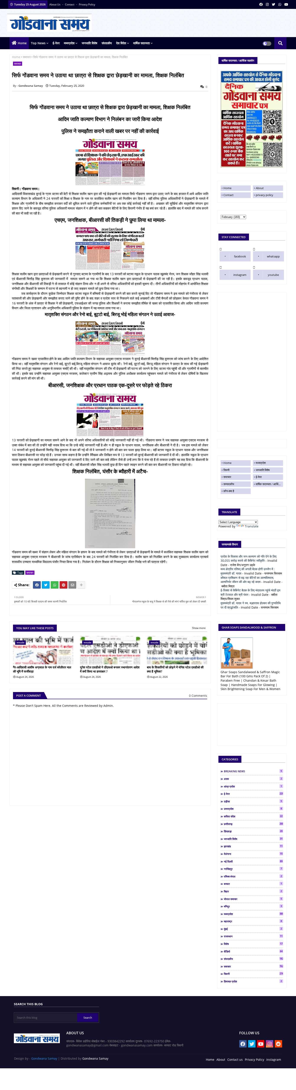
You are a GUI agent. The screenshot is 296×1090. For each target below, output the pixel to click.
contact (70, 4)
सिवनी (226, 470)
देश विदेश (121, 43)
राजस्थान (253, 936)
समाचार (27, 57)
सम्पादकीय (228, 484)
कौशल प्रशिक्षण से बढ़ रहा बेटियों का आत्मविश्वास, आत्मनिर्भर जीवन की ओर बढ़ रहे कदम (247, 580)
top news (38, 43)
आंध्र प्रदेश (253, 786)
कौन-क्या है (228, 491)
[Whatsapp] (55, 585)
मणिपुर (253, 906)
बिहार (253, 891)
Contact (228, 195)
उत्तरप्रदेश (253, 809)
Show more (199, 628)
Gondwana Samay (44, 1058)
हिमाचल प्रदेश (253, 981)
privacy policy (87, 4)
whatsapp (273, 256)
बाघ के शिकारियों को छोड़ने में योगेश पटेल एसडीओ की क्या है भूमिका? (175, 669)
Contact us (235, 1059)
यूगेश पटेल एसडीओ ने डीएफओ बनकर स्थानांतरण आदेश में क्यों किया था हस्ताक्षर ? (110, 669)
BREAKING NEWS (253, 771)
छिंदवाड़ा (253, 831)
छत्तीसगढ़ (253, 824)
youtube (273, 275)
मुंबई (253, 929)
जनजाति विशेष (89, 43)
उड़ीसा (253, 801)
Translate (252, 526)
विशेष (253, 944)
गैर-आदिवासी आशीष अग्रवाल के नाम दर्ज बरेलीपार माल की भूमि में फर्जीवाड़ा (42, 669)
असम (253, 779)
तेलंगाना (253, 854)
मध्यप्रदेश (69, 43)
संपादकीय (107, 43)
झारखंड (253, 846)
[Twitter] (46, 585)
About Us (55, 4)
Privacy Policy (254, 1059)
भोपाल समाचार (253, 899)
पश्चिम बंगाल (253, 876)
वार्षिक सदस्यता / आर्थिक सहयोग (269, 484)
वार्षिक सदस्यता (141, 43)
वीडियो (253, 951)
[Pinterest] (63, 585)
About (260, 188)
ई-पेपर (56, 43)
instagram (239, 275)
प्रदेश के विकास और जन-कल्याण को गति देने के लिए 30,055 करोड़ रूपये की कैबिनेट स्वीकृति (248, 558)
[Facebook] (37, 585)
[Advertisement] (252, 362)
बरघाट (253, 884)
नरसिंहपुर (253, 869)
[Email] (72, 585)
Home (22, 43)
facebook (240, 256)
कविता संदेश (253, 816)
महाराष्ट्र (253, 921)
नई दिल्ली (253, 861)
